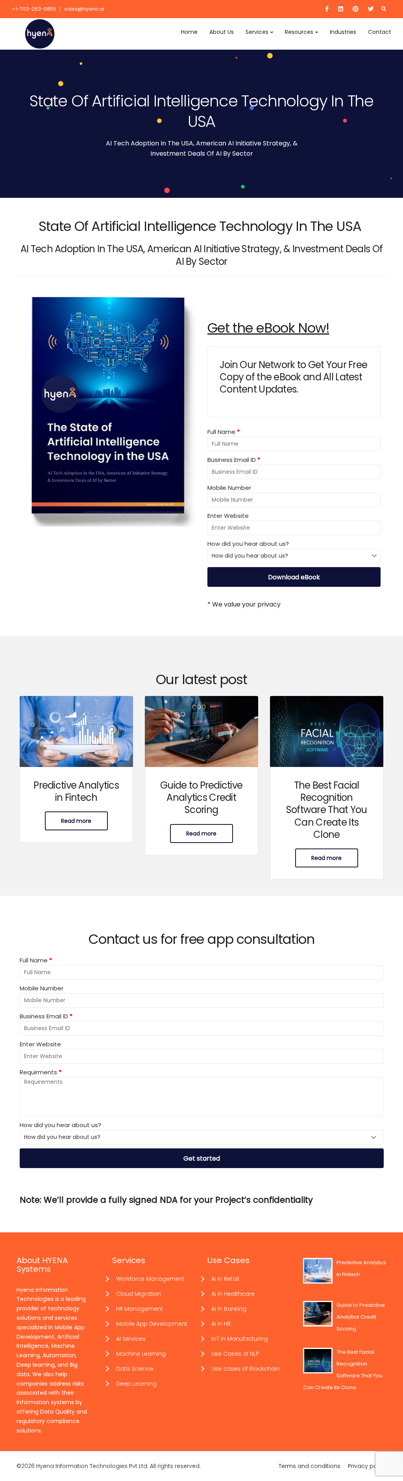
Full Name (223, 432)
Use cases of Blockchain (245, 1369)
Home (189, 32)
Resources (299, 32)
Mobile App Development (151, 1324)
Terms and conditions (309, 1466)
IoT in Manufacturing (239, 1339)
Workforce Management (150, 1279)
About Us (221, 32)
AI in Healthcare (233, 1294)
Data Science (134, 1369)
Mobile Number (229, 488)
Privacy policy (367, 1466)
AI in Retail (225, 1279)
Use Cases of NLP (235, 1354)
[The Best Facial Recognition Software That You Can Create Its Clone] (326, 731)
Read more (76, 821)
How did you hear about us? (248, 544)
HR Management (139, 1309)
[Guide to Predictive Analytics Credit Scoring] (201, 731)
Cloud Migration (138, 1294)
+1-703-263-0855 (34, 9)
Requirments (40, 1072)
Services (257, 32)
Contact (379, 32)
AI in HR (221, 1324)
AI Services (131, 1339)
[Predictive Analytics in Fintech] (76, 731)
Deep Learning (136, 1384)
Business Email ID (233, 460)
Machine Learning (141, 1354)
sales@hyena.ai (84, 9)
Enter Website (228, 516)
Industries (343, 32)
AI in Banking (228, 1309)
